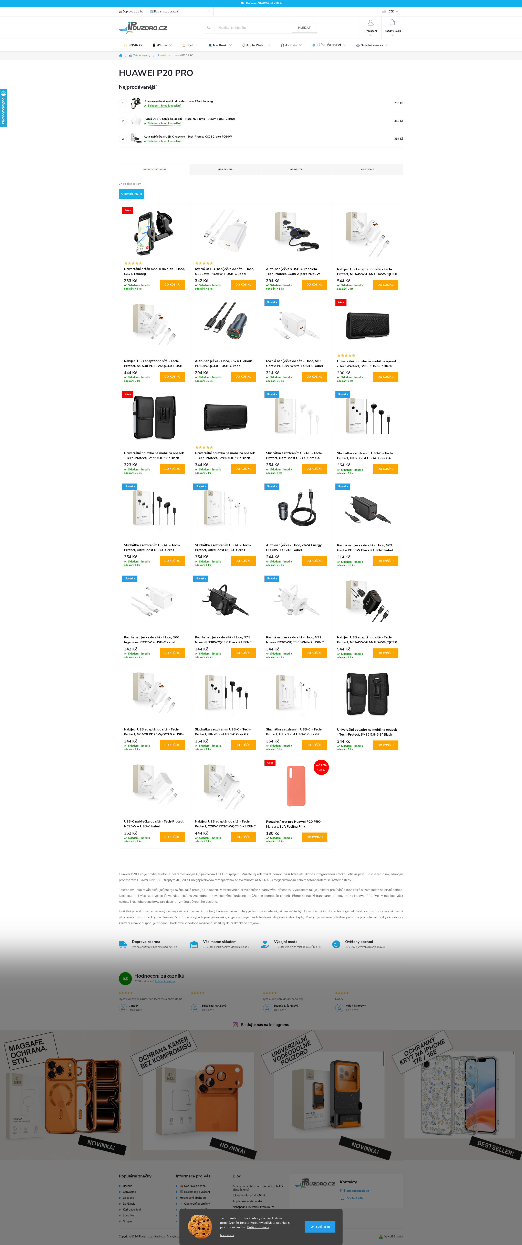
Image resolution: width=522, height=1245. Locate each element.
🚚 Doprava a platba (131, 11)
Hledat (304, 28)
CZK (391, 11)
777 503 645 (354, 1198)
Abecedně (367, 169)
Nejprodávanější (154, 169)
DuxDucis (129, 1203)
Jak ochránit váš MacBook (249, 1195)
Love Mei (128, 1215)
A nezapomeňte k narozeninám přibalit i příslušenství (258, 1188)
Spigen (127, 1221)
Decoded (128, 1197)
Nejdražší (296, 169)
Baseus (127, 1186)
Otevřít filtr (131, 194)
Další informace (258, 1227)
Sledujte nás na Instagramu (265, 1024)
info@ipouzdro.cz (357, 1191)
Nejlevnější (225, 169)
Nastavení (227, 1235)
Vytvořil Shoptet (393, 1236)
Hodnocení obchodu (193, 1198)
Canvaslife (129, 1192)
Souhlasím (323, 1227)
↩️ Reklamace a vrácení (164, 11)
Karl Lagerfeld (132, 1209)
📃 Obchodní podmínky (195, 1204)
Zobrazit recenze (165, 981)
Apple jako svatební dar (247, 1201)
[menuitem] (133, 45)
